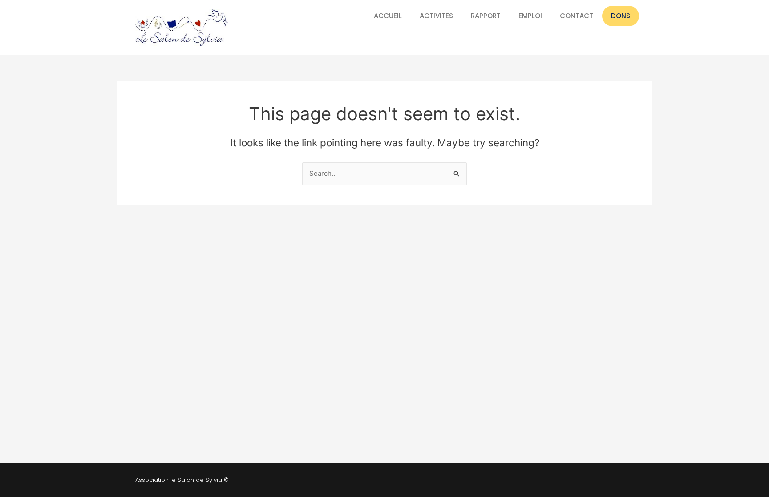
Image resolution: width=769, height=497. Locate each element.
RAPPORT (486, 15)
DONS (620, 15)
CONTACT (576, 15)
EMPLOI (530, 15)
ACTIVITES (436, 15)
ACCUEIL (388, 15)
